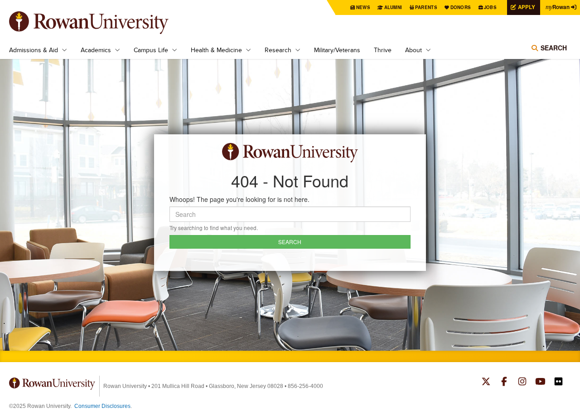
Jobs (490, 7)
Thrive (383, 49)
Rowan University (102, 22)
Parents (426, 7)
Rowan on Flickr (558, 382)
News (363, 7)
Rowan (558, 7)
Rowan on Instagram (522, 382)
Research (278, 49)
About (413, 49)
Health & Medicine (216, 49)
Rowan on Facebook (504, 382)
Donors (460, 7)
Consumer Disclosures (102, 406)
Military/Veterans (337, 49)
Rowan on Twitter (486, 382)
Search (554, 47)
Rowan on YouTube (540, 382)
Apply (526, 7)
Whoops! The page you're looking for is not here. (239, 199)
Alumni (393, 7)
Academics (96, 49)
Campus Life (151, 49)
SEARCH (289, 241)
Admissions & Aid (33, 49)
